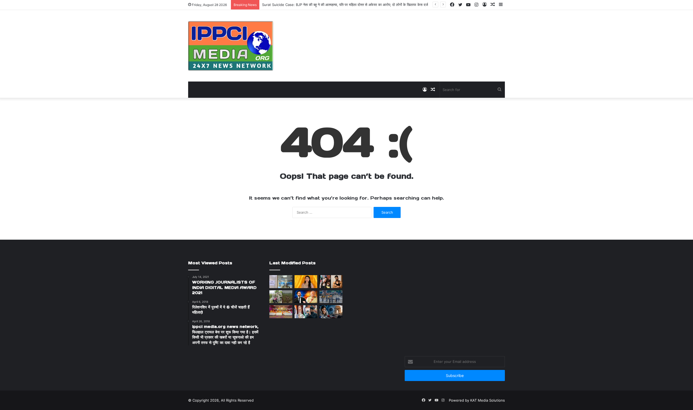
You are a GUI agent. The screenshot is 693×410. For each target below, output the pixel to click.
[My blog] (230, 46)
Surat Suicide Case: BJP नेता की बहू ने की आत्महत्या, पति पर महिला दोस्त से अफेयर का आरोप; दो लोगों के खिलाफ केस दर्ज (345, 4)
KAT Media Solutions (487, 400)
